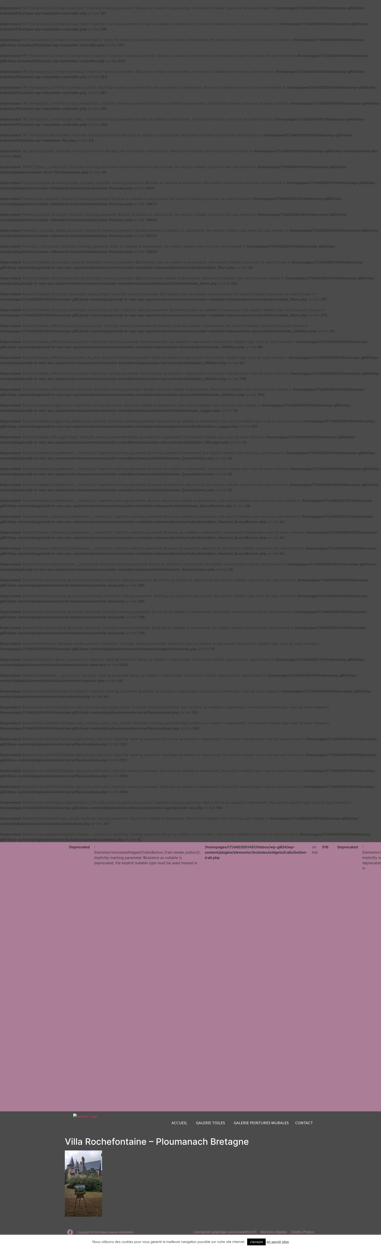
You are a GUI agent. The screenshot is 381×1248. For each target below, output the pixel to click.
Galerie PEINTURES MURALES (261, 1123)
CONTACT (304, 1123)
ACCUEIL (179, 1123)
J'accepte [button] (256, 1242)
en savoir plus (278, 1242)
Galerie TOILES (210, 1123)
